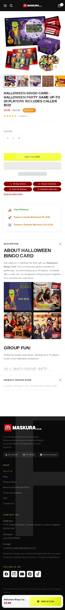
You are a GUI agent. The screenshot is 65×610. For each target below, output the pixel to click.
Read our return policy (13, 194)
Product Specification (17, 380)
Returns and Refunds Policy (16, 487)
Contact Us (8, 503)
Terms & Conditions (12, 493)
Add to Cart (47, 601)
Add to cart (32, 157)
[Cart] (59, 5)
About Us (7, 471)
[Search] (11, 5)
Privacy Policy (9, 482)
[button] (32, 166)
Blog (5, 476)
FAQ (5, 498)
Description (11, 244)
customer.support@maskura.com (19, 548)
